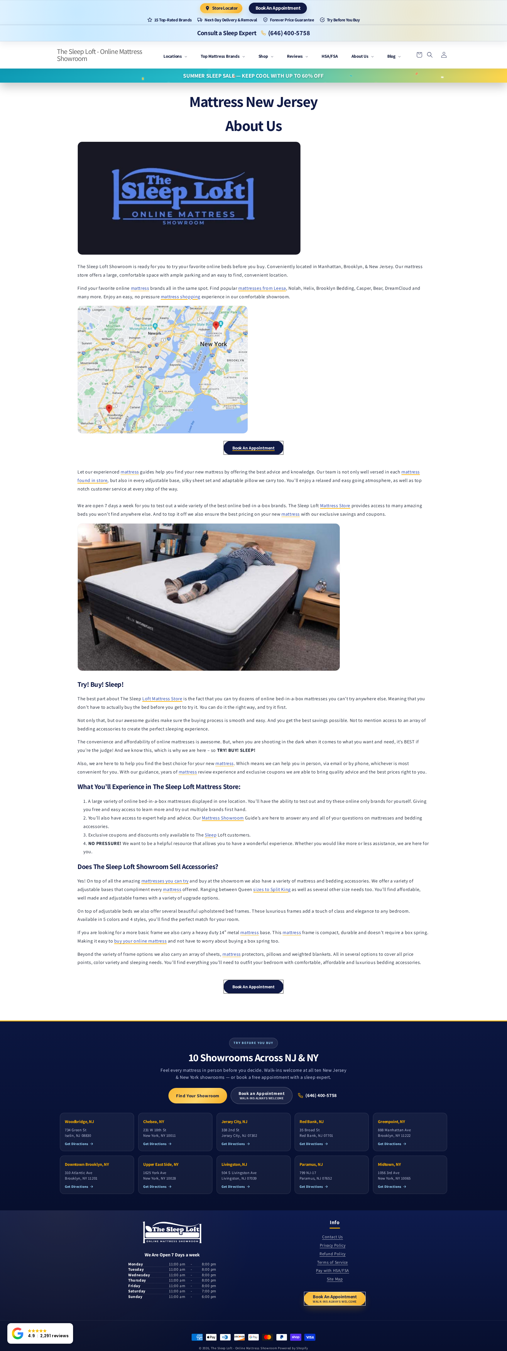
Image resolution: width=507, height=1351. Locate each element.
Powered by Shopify (293, 1348)
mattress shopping (180, 297)
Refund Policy (333, 1253)
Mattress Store (335, 505)
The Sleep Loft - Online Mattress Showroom (244, 1348)
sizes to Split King (271, 889)
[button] (175, 56)
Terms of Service (332, 1262)
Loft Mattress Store (162, 699)
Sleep (211, 835)
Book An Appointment (278, 8)
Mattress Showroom (223, 818)
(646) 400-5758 (289, 33)
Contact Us (332, 1236)
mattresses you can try (165, 881)
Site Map (335, 1279)
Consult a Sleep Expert (226, 33)
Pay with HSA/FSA (332, 1270)
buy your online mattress (140, 941)
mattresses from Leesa (262, 288)
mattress (140, 288)
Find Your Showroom (197, 1095)
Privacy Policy (332, 1245)
